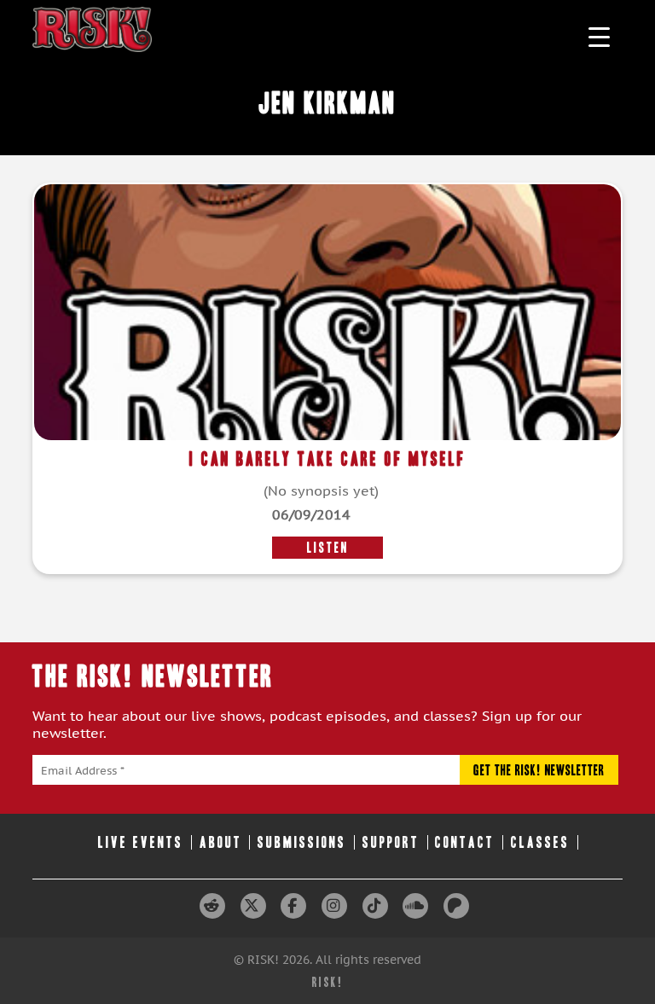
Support (391, 842)
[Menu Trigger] (599, 36)
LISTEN (328, 547)
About (221, 842)
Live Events (140, 842)
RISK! (328, 982)
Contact (465, 842)
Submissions (302, 842)
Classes (540, 842)
